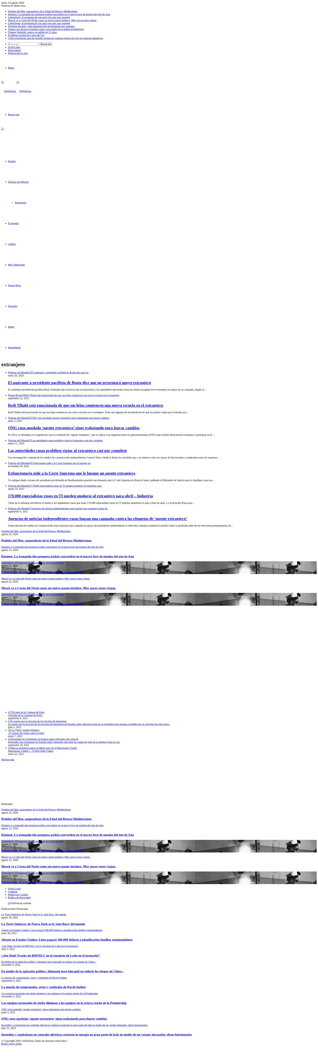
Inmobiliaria (14, 347)
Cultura (12, 244)
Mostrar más (7, 759)
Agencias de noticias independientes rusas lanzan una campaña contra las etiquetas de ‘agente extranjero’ (97, 518)
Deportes (12, 306)
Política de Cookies (18, 894)
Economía (13, 223)
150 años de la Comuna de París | (25, 715)
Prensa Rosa (14, 285)
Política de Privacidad (19, 897)
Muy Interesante (16, 264)
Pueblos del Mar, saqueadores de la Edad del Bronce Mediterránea (42, 11)
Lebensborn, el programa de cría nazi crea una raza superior (39, 17)
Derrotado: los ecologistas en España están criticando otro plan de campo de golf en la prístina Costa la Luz (64, 742)
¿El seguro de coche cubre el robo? (26, 733)
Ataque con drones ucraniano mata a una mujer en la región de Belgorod (46, 29)
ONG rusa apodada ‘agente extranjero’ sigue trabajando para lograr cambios (73, 428)
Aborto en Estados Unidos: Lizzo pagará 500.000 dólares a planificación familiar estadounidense (66, 939)
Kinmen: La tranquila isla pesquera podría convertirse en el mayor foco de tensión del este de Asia (59, 14)
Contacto (12, 891)
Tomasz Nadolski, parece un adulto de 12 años (32, 32)
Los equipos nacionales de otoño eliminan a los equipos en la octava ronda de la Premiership (64, 1003)
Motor (11, 326)
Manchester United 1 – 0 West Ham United (30, 751)
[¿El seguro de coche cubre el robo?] (24, 730)
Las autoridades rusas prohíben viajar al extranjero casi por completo (67, 450)
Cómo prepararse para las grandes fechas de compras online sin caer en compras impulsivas (55, 38)
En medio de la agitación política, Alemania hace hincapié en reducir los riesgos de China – (62, 971)
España (12, 161)
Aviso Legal (14, 888)
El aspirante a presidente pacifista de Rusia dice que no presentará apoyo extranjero (79, 382)
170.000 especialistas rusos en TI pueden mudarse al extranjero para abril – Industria (80, 496)
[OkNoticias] (16, 91)
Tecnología (20, 202)
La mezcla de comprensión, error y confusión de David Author (43, 987)
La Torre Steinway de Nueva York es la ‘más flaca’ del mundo (43, 924)
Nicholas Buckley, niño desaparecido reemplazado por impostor (41, 26)
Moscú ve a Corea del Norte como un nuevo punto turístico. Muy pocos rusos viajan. (52, 20)
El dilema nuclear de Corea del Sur (26, 35)
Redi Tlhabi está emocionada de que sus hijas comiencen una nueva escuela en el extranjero (85, 405)
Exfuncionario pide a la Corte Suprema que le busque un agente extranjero (71, 473)
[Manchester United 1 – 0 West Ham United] (42, 748)
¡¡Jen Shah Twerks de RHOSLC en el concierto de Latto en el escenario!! (50, 955)
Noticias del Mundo (18, 182)
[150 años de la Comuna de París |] (26, 712)
